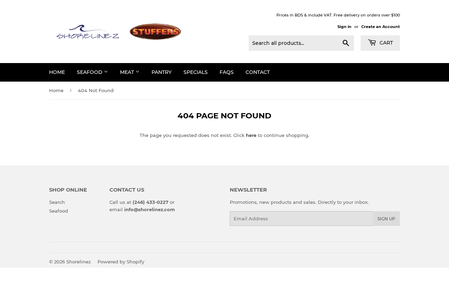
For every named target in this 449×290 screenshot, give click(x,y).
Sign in (344, 26)
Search (57, 202)
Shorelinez (78, 261)
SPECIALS (195, 72)
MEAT (127, 72)
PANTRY (162, 72)
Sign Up (386, 218)
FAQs (227, 72)
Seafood (58, 211)
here (251, 135)
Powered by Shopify (121, 261)
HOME (57, 72)
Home (56, 90)
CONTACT (258, 72)
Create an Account (380, 26)
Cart (385, 43)
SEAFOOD (90, 72)
